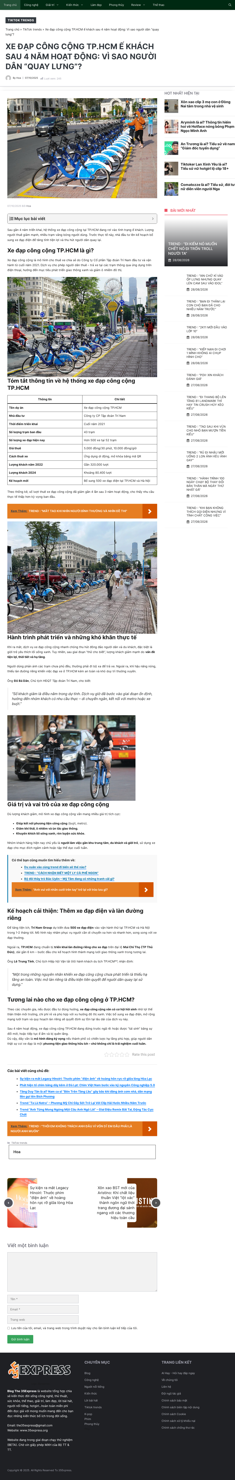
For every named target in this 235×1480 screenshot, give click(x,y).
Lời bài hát (91, 1400)
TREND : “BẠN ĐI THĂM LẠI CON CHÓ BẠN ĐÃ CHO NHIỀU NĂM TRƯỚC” (206, 305)
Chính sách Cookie (174, 1414)
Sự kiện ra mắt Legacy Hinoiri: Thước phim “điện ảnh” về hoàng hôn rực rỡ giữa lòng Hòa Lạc (86, 1078)
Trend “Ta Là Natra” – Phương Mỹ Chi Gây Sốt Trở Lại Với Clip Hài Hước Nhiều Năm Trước (83, 1103)
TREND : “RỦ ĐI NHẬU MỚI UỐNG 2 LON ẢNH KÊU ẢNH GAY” (207, 456)
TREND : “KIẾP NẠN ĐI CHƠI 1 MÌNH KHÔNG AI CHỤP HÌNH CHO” (206, 353)
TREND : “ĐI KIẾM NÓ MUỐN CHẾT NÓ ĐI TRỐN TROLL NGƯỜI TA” (192, 249)
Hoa (18, 77)
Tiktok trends (93, 1407)
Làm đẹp (96, 5)
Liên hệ (166, 1386)
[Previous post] (8, 1202)
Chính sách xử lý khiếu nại (178, 1421)
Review (136, 5)
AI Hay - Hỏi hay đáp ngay (178, 1373)
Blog (87, 1373)
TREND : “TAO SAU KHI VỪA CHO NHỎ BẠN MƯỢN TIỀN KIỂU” (206, 430)
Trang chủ (10, 5)
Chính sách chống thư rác (178, 1427)
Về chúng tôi (170, 1380)
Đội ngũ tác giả (171, 1393)
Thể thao (158, 5)
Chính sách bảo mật (174, 1400)
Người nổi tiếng (94, 1386)
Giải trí (50, 5)
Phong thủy (116, 5)
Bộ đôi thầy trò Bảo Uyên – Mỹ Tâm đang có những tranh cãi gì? (69, 879)
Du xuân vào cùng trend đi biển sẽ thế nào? (55, 867)
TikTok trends (21, 20)
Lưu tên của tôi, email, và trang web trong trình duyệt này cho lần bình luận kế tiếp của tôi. (74, 1328)
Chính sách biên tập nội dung (180, 1407)
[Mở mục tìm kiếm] (230, 5)
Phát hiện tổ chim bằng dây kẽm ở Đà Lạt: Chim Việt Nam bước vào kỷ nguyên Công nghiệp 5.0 (87, 1085)
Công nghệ (31, 5)
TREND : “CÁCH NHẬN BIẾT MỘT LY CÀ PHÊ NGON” (61, 873)
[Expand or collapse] (153, 219)
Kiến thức (72, 5)
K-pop (88, 1414)
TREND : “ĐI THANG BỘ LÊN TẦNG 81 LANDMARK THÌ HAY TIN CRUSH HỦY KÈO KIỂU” (206, 402)
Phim (87, 1419)
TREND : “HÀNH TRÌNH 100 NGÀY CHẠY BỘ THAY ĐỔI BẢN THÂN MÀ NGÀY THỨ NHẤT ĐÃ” (205, 483)
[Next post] (156, 1202)
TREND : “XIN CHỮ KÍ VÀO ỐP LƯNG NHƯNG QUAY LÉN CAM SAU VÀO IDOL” (205, 279)
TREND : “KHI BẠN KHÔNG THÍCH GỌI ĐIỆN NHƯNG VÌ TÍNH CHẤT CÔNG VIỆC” (206, 511)
